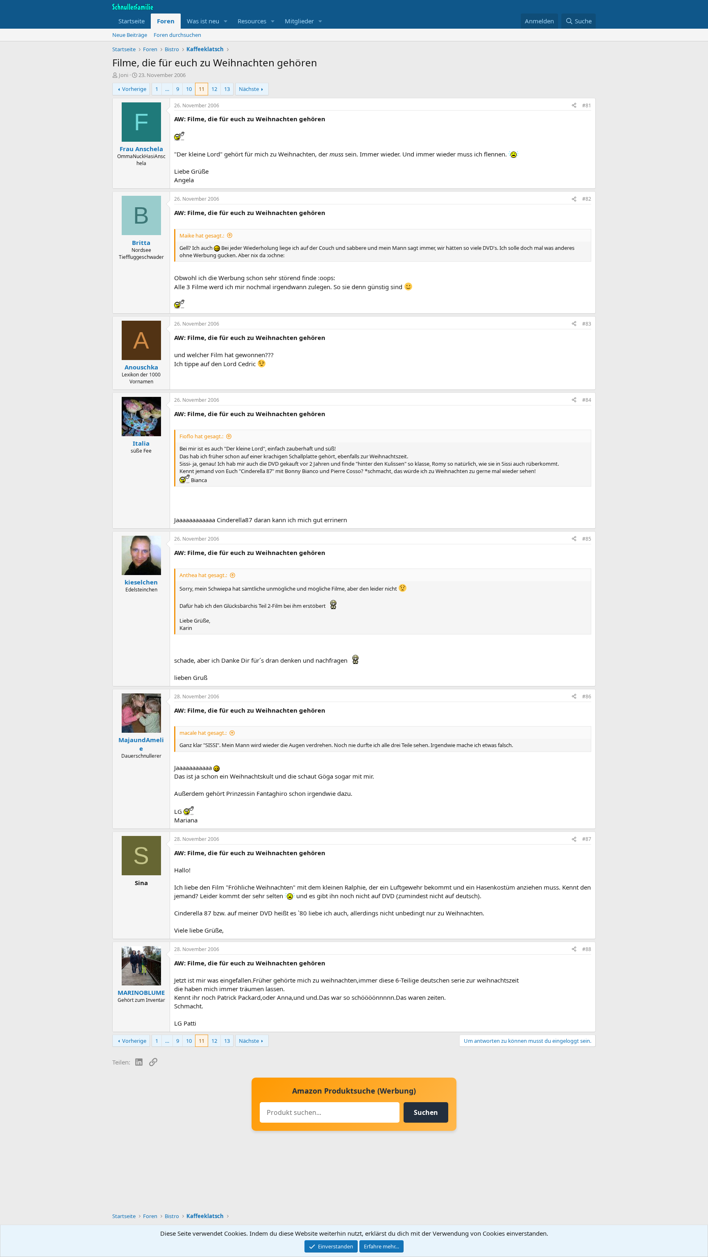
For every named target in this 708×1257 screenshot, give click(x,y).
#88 (586, 949)
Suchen (426, 1112)
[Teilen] (574, 106)
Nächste (249, 89)
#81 (586, 105)
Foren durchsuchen (177, 35)
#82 (586, 198)
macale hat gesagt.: (203, 732)
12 (214, 89)
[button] (225, 21)
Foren (166, 21)
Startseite (131, 21)
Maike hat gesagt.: (201, 235)
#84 (586, 399)
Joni (123, 75)
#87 (586, 839)
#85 (586, 538)
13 (227, 89)
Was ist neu (203, 21)
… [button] (167, 89)
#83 (586, 323)
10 (189, 89)
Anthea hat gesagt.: (203, 575)
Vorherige (134, 89)
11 (201, 89)
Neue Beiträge (129, 35)
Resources (252, 21)
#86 (586, 696)
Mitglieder (299, 21)
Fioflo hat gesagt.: (201, 436)
